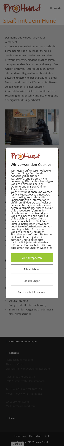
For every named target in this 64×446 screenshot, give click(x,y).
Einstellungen (32, 280)
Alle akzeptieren (32, 258)
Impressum (40, 292)
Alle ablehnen (32, 269)
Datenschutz (24, 292)
